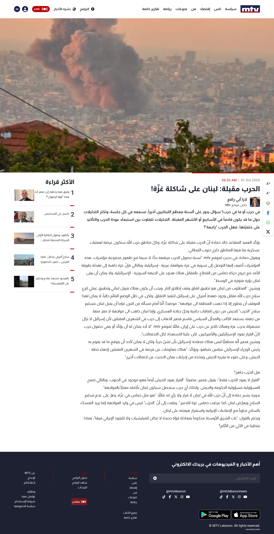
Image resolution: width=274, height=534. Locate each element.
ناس (217, 9)
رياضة (167, 9)
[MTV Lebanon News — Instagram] (239, 497)
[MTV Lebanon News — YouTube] (245, 497)
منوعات (181, 9)
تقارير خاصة (150, 9)
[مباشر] (79, 492)
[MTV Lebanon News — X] (233, 497)
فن (193, 9)
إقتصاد (205, 9)
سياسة (230, 9)
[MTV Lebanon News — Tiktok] (221, 497)
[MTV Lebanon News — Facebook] (227, 497)
